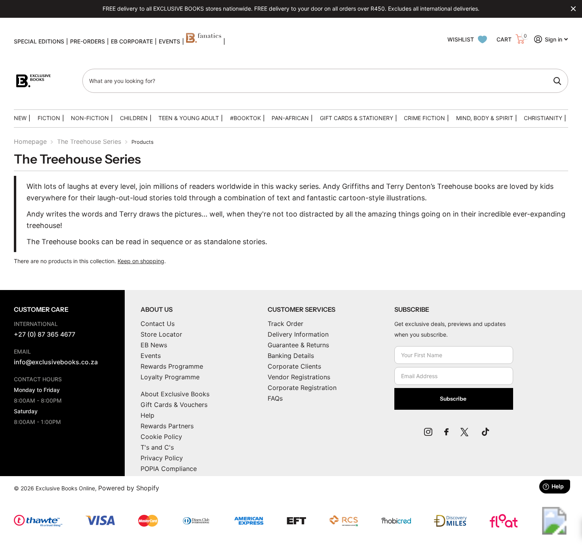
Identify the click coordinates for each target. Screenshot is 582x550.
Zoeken (557, 81)
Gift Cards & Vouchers (174, 405)
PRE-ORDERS (87, 41)
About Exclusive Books (175, 394)
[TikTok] (485, 431)
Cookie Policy (161, 437)
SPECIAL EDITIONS (39, 41)
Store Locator (161, 334)
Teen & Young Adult (188, 118)
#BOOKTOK (245, 118)
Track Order (285, 324)
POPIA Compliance (169, 469)
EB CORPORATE (132, 41)
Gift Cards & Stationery (356, 118)
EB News (154, 345)
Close (573, 8)
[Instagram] (428, 431)
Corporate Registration (302, 388)
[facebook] (446, 431)
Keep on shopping (141, 261)
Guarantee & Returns (298, 345)
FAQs (275, 398)
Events (151, 356)
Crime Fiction (424, 118)
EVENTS (169, 41)
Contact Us (158, 324)
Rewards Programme (172, 366)
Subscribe (454, 398)
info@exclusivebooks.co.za (56, 362)
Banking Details (291, 356)
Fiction (49, 118)
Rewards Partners (167, 426)
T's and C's (157, 447)
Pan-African (290, 118)
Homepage (30, 141)
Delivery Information (298, 334)
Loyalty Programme (170, 377)
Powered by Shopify (128, 488)
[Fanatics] (203, 41)
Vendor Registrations (299, 377)
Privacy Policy (162, 458)
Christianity (543, 118)
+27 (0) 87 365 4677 (44, 334)
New (20, 118)
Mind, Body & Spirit (484, 118)
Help (147, 415)
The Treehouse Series (89, 141)
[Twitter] (465, 432)
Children (134, 118)
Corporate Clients (294, 366)
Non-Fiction (90, 118)
